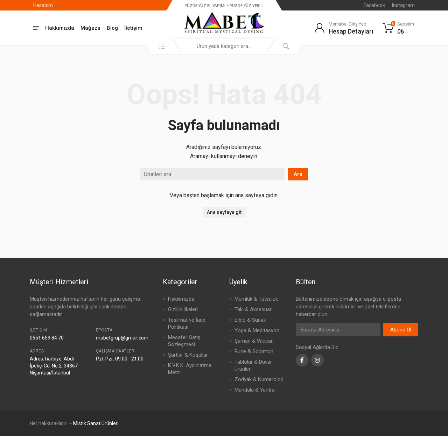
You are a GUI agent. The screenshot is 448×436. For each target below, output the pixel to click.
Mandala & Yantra (254, 390)
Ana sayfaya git (224, 212)
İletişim (133, 28)
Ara (298, 174)
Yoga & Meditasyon (256, 330)
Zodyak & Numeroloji (258, 379)
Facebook (374, 5)
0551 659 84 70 (47, 338)
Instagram (403, 5)
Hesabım (43, 5)
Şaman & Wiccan (254, 341)
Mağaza (90, 28)
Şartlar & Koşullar (188, 355)
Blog (112, 28)
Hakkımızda (59, 28)
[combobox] (224, 46)
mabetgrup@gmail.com (122, 338)
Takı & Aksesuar (253, 309)
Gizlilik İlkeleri (183, 309)
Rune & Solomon (253, 351)
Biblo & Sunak (250, 320)
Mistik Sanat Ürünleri (96, 423)
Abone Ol (400, 330)
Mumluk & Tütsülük (256, 299)
